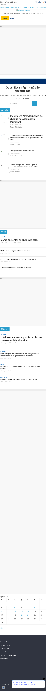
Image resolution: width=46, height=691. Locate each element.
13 (22, 611)
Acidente (3, 377)
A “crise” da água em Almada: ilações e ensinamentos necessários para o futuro (24, 166)
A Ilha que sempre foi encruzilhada (22, 151)
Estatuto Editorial (6, 642)
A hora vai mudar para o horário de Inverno (15, 268)
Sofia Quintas (17, 242)
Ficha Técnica (5, 645)
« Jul (1, 628)
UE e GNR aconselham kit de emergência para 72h (18, 259)
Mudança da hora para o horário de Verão (15, 251)
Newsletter (4, 652)
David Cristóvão (16, 127)
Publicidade (4, 658)
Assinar (5, 18)
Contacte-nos (4, 648)
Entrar (12, 18)
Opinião (4, 110)
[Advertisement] (23, 51)
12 (15, 611)
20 (22, 615)
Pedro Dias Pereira (16, 155)
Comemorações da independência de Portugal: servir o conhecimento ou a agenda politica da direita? (26, 138)
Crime (2, 364)
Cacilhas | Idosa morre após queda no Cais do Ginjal (18, 379)
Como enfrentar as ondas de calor (19, 239)
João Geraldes (15, 171)
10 (2, 611)
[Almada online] (2, 81)
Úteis (3, 231)
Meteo (3, 237)
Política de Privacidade (8, 655)
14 (28, 611)
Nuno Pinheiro (15, 144)
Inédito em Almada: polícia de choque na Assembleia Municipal (23, 7)
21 (28, 615)
